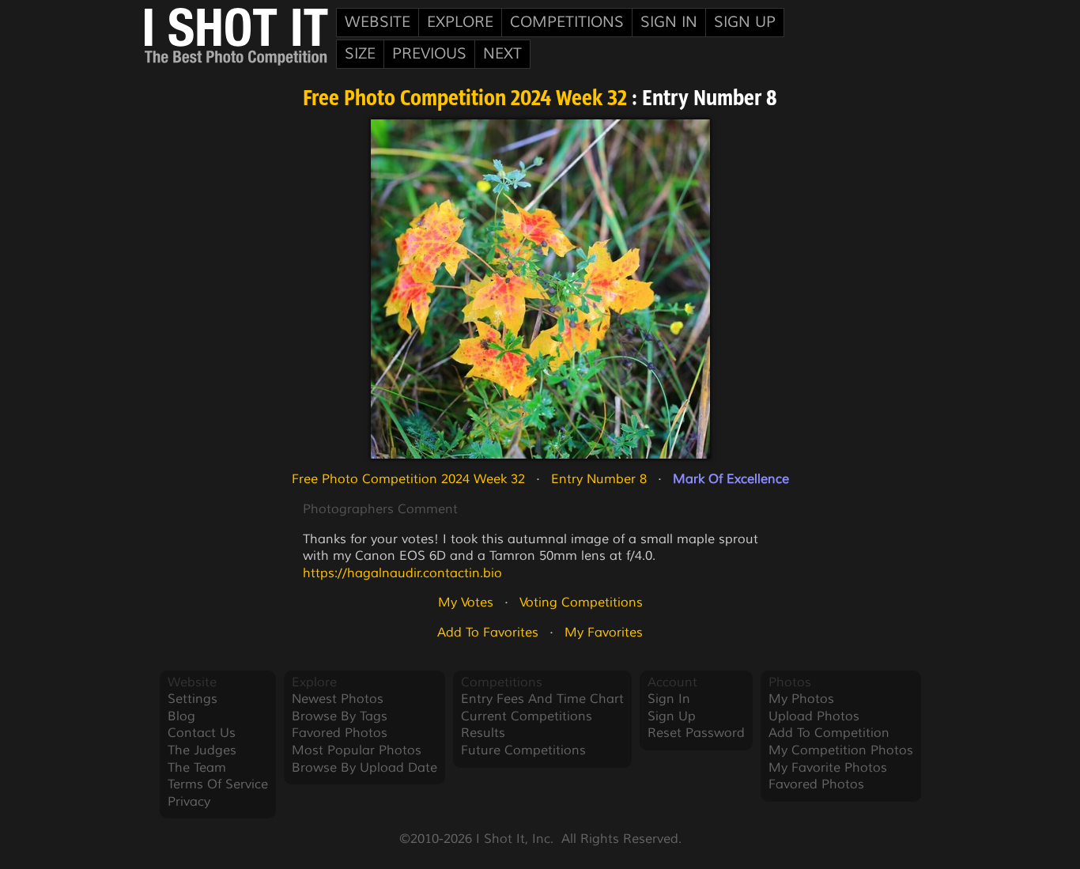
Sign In (668, 22)
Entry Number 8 (599, 479)
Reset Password (696, 733)
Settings (192, 699)
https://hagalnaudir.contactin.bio (402, 573)
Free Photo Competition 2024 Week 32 (465, 100)
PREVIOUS (429, 53)
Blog (181, 716)
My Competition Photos (840, 750)
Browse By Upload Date (364, 768)
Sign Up (745, 22)
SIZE (360, 53)
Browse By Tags (339, 716)
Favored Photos (339, 733)
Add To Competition (828, 733)
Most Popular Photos (356, 750)
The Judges (202, 750)
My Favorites (604, 632)
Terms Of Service (218, 784)
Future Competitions (523, 750)
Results (483, 733)
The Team (197, 768)
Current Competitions (526, 716)
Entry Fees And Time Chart (542, 699)
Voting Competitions (581, 602)
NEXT (502, 53)
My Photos (801, 699)
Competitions (567, 22)
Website (377, 22)
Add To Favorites (487, 632)
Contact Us (202, 733)
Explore (460, 22)
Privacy (189, 802)
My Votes (465, 602)
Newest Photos (337, 699)
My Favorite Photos (827, 768)
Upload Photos (813, 716)
